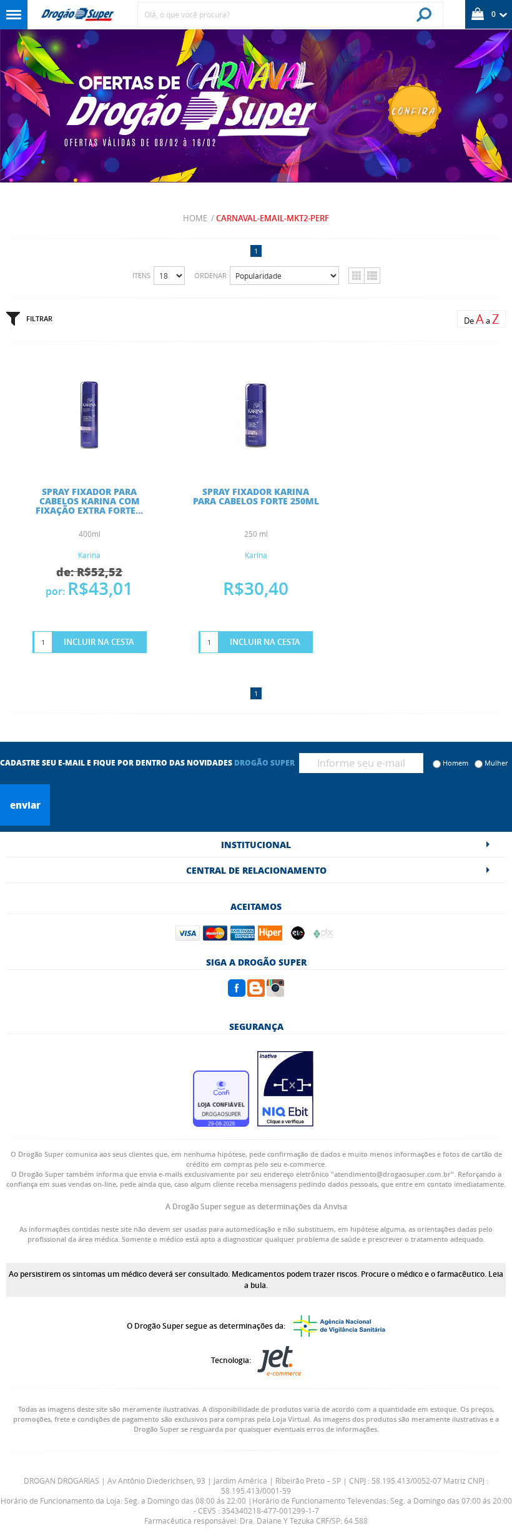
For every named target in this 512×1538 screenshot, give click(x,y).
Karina (89, 555)
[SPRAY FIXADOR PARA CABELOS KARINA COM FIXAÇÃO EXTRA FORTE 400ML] (89, 461)
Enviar (25, 805)
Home (195, 218)
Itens (141, 275)
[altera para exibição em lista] (372, 275)
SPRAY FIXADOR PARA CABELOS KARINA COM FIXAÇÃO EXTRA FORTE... (89, 500)
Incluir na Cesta (99, 641)
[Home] (77, 14)
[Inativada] (285, 1123)
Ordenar (210, 275)
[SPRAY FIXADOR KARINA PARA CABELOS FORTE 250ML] (256, 461)
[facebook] (236, 993)
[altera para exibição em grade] (356, 275)
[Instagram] (275, 993)
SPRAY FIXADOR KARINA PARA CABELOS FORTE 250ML (256, 496)
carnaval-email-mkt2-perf (272, 218)
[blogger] (256, 993)
